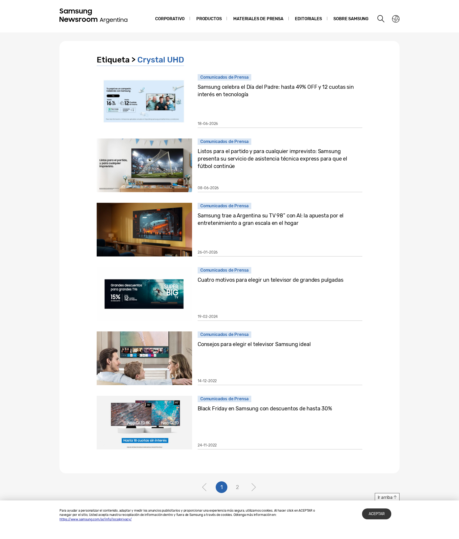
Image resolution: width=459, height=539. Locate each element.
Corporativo (170, 18)
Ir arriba (385, 497)
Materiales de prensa (258, 18)
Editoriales (308, 18)
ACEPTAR (377, 514)
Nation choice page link (395, 19)
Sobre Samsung (350, 18)
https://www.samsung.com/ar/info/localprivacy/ (96, 519)
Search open (381, 19)
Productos (209, 18)
